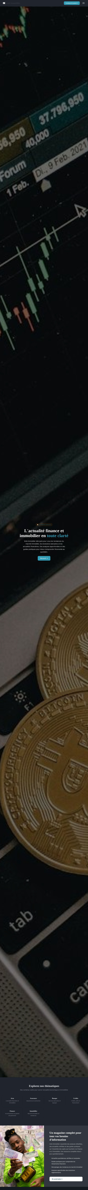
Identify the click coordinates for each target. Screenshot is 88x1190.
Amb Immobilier (11, 3)
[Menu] (83, 3)
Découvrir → (44, 558)
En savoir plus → (57, 1179)
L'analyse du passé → (71, 3)
